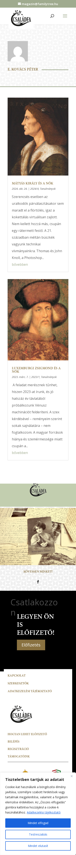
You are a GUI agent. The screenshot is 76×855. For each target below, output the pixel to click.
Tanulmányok (48, 189)
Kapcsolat (17, 675)
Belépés (13, 741)
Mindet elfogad (38, 823)
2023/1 (35, 377)
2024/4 (34, 189)
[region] (38, 813)
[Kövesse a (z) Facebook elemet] (38, 581)
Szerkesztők (18, 683)
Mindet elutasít (38, 846)
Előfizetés (31, 645)
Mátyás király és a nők (32, 183)
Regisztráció (18, 749)
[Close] (71, 776)
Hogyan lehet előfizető (27, 734)
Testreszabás (38, 834)
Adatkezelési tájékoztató (44, 812)
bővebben (20, 264)
